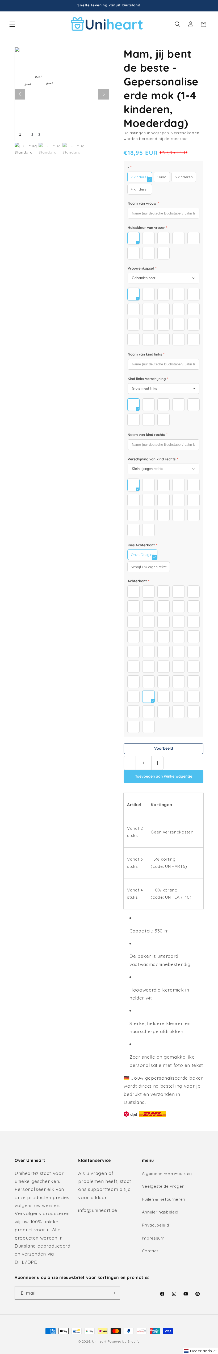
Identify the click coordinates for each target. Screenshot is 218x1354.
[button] (12, 24)
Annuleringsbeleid (160, 1212)
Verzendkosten (185, 133)
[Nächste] (103, 94)
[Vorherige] (20, 94)
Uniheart (99, 1341)
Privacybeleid (155, 1225)
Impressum (153, 1238)
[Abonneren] (113, 1293)
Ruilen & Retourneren (163, 1199)
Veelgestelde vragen (163, 1186)
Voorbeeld (163, 748)
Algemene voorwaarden (167, 1173)
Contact (150, 1250)
